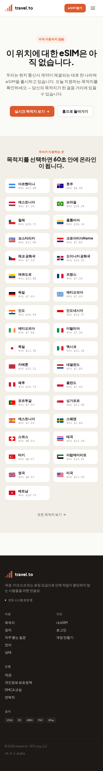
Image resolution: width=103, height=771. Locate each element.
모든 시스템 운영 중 (20, 600)
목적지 (10, 622)
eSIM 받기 (75, 8)
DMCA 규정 (13, 690)
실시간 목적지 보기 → (32, 111)
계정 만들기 (65, 637)
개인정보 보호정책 (18, 682)
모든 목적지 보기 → (51, 514)
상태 (8, 652)
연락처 (10, 697)
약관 (8, 675)
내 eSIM (62, 622)
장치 (8, 630)
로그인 (61, 630)
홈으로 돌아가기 (75, 111)
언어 (8, 645)
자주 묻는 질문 (15, 637)
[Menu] (93, 8)
